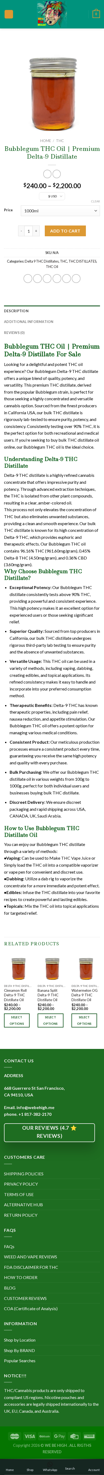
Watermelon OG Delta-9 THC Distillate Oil (84, 995)
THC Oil (52, 266)
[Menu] (9, 14)
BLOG (9, 1287)
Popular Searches (19, 1360)
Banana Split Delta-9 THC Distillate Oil (48, 995)
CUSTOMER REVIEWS (25, 1298)
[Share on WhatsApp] (27, 278)
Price (8, 210)
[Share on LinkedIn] (76, 278)
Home (45, 141)
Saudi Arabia (49, 815)
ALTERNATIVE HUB (23, 1204)
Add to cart (65, 230)
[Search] (82, 14)
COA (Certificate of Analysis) (31, 1308)
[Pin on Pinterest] (66, 278)
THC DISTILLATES (82, 261)
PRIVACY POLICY (21, 1183)
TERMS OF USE (19, 1194)
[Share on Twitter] (47, 278)
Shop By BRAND (19, 1350)
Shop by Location (19, 1339)
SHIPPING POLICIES (23, 1173)
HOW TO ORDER (20, 1277)
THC (60, 141)
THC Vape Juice (76, 857)
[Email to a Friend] (57, 278)
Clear (95, 201)
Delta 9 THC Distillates (42, 261)
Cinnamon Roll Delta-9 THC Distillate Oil (15, 995)
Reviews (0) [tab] (14, 332)
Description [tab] (16, 311)
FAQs (9, 1246)
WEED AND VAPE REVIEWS (30, 1256)
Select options (17, 1020)
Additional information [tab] (29, 321)
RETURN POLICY (20, 1215)
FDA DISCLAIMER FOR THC (31, 1267)
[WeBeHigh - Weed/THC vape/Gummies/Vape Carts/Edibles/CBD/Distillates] (52, 14)
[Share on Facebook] (37, 278)
